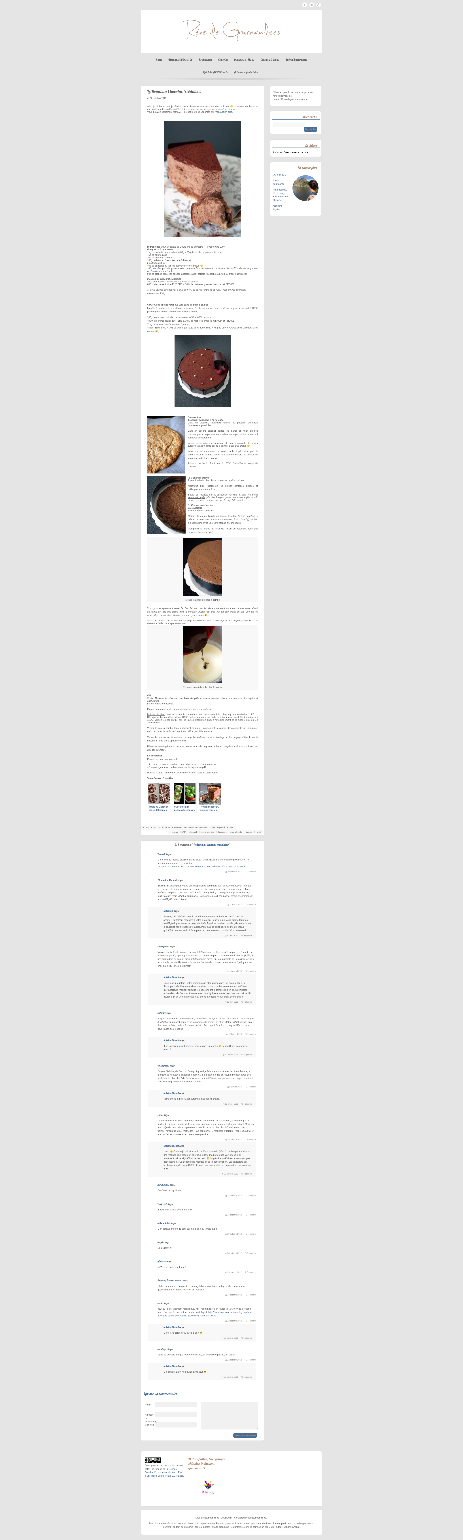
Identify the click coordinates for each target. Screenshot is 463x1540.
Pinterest (311, 4)
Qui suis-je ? (280, 174)
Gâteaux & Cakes (270, 59)
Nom (148, 1404)
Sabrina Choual (171, 977)
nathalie (162, 1013)
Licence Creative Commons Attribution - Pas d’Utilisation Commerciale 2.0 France (164, 1472)
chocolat (156, 827)
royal (231, 827)
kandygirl (162, 1349)
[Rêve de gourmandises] (231, 49)
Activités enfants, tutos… (247, 72)
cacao (175, 832)
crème (167, 827)
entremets (178, 827)
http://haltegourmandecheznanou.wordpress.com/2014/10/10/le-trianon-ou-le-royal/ (202, 866)
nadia (160, 1303)
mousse (190, 827)
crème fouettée (207, 832)
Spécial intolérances (296, 59)
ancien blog (226, 112)
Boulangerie (205, 59)
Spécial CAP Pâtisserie (215, 72)
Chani (160, 1115)
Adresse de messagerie (150, 1419)
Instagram (318, 4)
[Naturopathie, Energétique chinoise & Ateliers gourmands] (208, 1487)
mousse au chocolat (206, 827)
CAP (147, 827)
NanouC (161, 854)
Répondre (251, 872)
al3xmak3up (164, 1223)
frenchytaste (163, 1184)
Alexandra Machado (168, 880)
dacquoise (222, 832)
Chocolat (223, 59)
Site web (149, 1425)
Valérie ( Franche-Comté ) (170, 1280)
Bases (159, 59)
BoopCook (162, 1204)
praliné (222, 827)
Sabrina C (168, 910)
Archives (277, 152)
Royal (258, 832)
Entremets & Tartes (244, 59)
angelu (161, 1242)
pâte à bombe (236, 832)
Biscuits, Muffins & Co (180, 59)
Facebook (304, 4)
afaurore (162, 1261)
